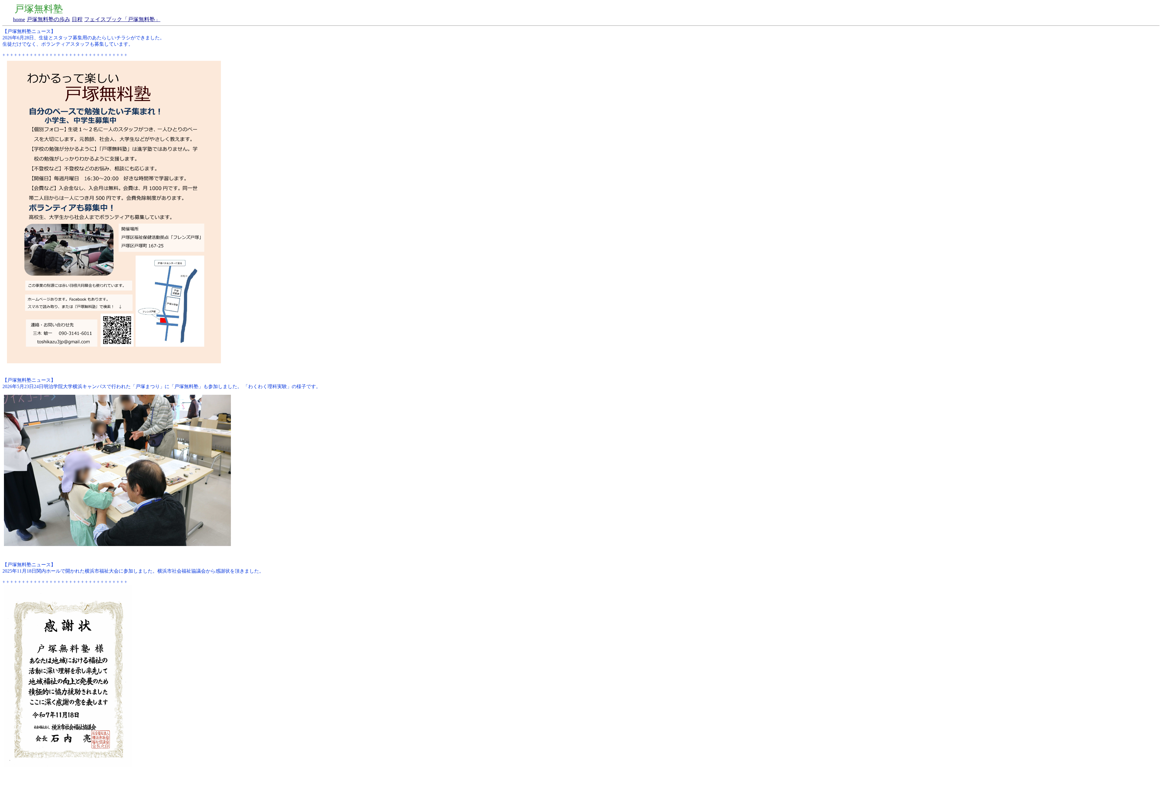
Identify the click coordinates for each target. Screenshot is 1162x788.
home (19, 19)
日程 (77, 19)
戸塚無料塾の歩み (48, 19)
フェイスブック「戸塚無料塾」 (122, 19)
